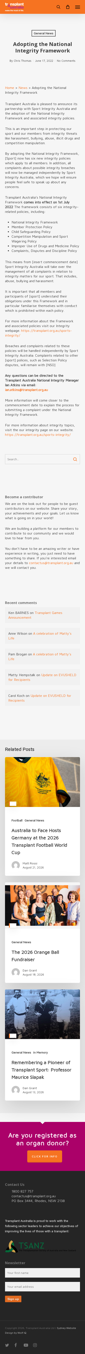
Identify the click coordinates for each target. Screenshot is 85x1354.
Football (17, 820)
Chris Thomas (22, 60)
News (23, 88)
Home (9, 88)
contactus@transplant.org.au (51, 563)
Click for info (45, 1156)
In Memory (40, 1052)
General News (43, 33)
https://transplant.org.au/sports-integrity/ (38, 435)
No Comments (66, 60)
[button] (77, 7)
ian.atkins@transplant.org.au (27, 390)
